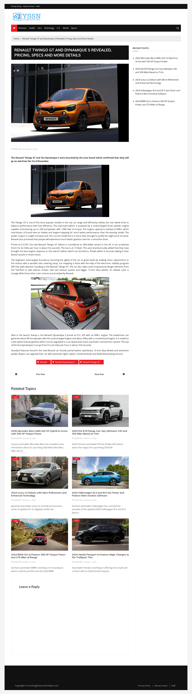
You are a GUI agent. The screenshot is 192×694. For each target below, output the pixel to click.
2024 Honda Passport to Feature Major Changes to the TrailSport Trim (100, 556)
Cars (40, 28)
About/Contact (29, 6)
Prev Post (40, 374)
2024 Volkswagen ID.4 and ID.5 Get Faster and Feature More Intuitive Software (98, 494)
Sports (74, 28)
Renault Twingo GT (91, 362)
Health (32, 28)
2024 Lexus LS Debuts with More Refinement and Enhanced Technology (38, 494)
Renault (43, 362)
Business (23, 28)
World (65, 28)
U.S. (58, 28)
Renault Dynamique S (65, 362)
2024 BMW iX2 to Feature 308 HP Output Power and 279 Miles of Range (38, 556)
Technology (49, 28)
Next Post (99, 374)
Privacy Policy (16, 6)
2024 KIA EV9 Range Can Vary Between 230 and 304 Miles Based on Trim (99, 432)
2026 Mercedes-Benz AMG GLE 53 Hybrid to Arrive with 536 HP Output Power (39, 432)
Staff (38, 6)
